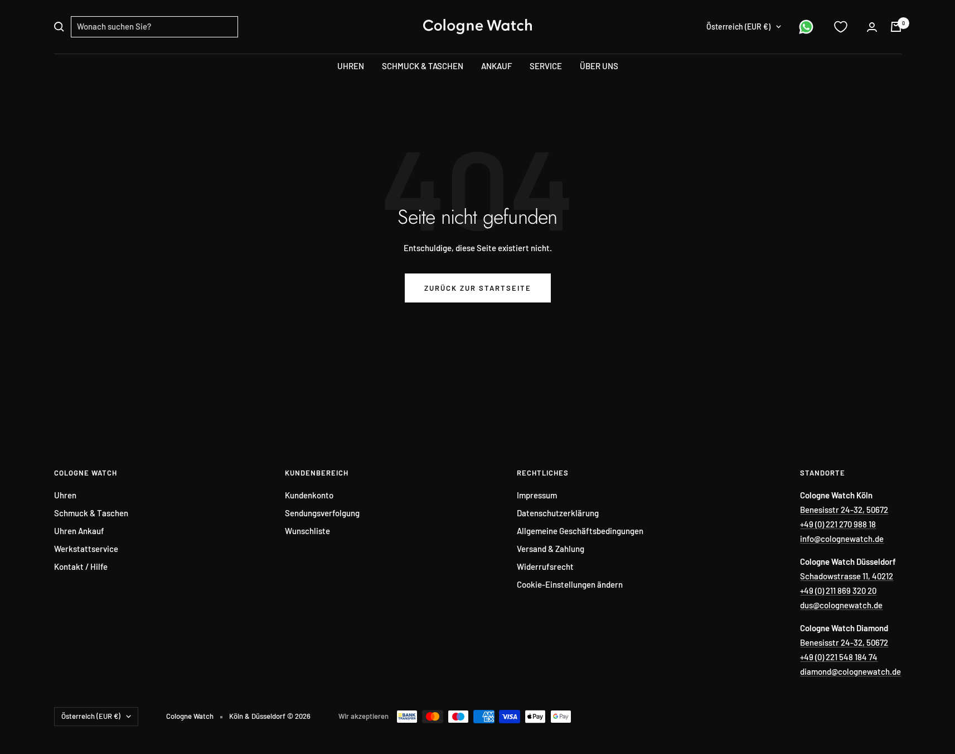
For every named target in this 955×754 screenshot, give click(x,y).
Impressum (537, 495)
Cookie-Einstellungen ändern (570, 584)
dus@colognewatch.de (841, 605)
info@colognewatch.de (842, 539)
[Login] (872, 27)
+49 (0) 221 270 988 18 (838, 524)
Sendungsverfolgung (322, 513)
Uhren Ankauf (79, 531)
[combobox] (154, 26)
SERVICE (546, 66)
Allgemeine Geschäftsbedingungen (580, 531)
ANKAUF (496, 66)
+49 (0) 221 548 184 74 (839, 657)
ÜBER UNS (599, 66)
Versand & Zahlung (550, 549)
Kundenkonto (309, 495)
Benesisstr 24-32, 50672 (844, 510)
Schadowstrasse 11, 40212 (846, 576)
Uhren (65, 495)
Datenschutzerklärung (558, 513)
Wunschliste (307, 531)
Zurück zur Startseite (477, 288)
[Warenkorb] (895, 27)
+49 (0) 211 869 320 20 (838, 590)
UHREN (350, 66)
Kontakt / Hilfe (81, 566)
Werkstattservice (86, 549)
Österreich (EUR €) (738, 26)
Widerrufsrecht (545, 566)
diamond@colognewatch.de (850, 671)
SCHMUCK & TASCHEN (422, 66)
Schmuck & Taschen (91, 513)
